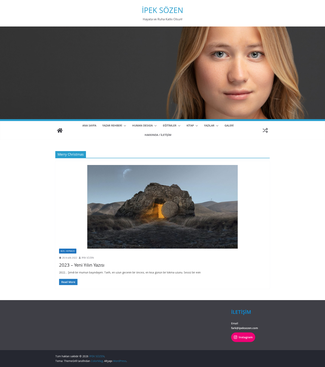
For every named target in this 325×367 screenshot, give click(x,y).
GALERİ (229, 125)
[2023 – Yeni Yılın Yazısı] (162, 207)
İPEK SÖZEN (162, 10)
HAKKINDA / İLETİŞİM (158, 135)
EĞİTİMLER (169, 125)
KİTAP (190, 125)
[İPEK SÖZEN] (59, 130)
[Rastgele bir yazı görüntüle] (265, 130)
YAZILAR (209, 125)
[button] (124, 126)
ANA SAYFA (89, 125)
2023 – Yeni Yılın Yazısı (81, 265)
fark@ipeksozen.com (244, 328)
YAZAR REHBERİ (112, 125)
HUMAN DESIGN (142, 125)
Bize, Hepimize (68, 251)
